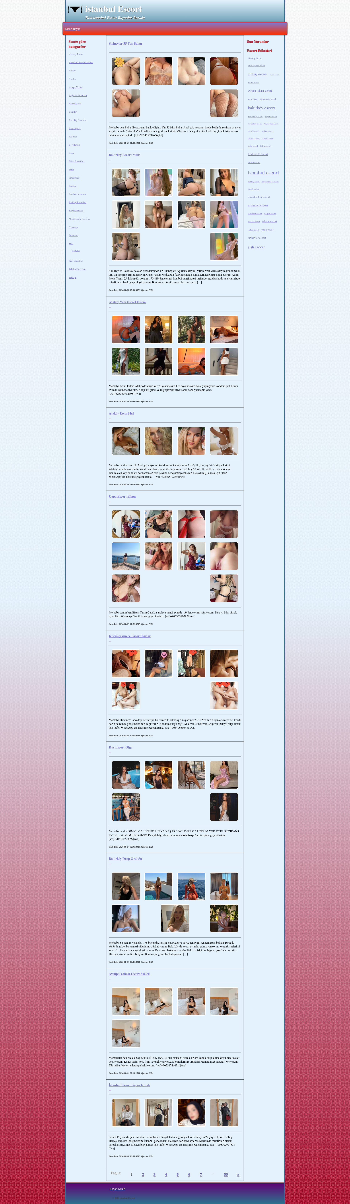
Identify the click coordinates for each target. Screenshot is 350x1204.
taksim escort (269, 221)
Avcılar (72, 79)
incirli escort (254, 162)
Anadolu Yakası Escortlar (81, 62)
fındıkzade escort (258, 154)
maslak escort (253, 189)
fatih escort (265, 145)
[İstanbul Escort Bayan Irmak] (126, 1113)
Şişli (71, 243)
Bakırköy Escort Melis (124, 154)
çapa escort (267, 229)
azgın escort (252, 99)
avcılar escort (253, 82)
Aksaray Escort (76, 54)
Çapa (71, 153)
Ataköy (72, 70)
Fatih (71, 169)
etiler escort (253, 145)
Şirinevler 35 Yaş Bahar (125, 43)
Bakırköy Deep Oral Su (125, 858)
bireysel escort (253, 138)
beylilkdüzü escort (271, 123)
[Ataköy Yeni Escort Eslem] (126, 330)
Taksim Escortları (77, 269)
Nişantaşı (73, 227)
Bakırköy (73, 111)
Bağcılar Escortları (78, 95)
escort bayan (72, 29)
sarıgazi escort (270, 213)
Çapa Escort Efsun (122, 496)
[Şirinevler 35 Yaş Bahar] (126, 71)
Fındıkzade (74, 177)
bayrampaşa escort (255, 116)
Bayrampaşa (75, 128)
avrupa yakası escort (260, 90)
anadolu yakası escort (256, 65)
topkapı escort (253, 229)
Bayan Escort (117, 1189)
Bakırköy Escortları (78, 120)
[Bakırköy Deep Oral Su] (126, 887)
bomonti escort (267, 138)
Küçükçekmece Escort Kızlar (130, 635)
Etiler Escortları (76, 161)
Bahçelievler (75, 103)
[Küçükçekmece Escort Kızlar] (126, 664)
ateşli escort (274, 74)
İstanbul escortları (77, 194)
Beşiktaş (73, 136)
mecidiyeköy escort (259, 197)
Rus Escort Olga (120, 747)
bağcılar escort (271, 116)
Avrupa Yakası (75, 87)
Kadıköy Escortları (77, 202)
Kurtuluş (76, 250)
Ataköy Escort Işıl (121, 413)
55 (226, 1174)
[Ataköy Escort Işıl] (126, 441)
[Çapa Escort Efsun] (126, 524)
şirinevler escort (257, 237)
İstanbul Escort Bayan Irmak (129, 1084)
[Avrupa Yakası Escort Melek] (126, 1002)
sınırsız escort (254, 221)
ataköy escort (257, 74)
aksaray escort (255, 58)
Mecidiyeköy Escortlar (79, 218)
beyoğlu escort (253, 131)
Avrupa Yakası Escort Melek (129, 973)
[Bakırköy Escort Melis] (126, 183)
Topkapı (72, 277)
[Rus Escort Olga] (126, 775)
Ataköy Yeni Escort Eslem (127, 301)
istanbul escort (263, 172)
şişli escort (256, 246)
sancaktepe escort (255, 213)
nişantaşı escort (258, 205)
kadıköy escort (253, 181)
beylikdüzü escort (255, 123)
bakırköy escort (261, 108)
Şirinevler (73, 235)
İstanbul (72, 185)
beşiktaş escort (267, 131)
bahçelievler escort (268, 98)
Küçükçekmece (76, 210)
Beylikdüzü (74, 144)
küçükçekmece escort (270, 181)
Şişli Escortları (76, 260)
